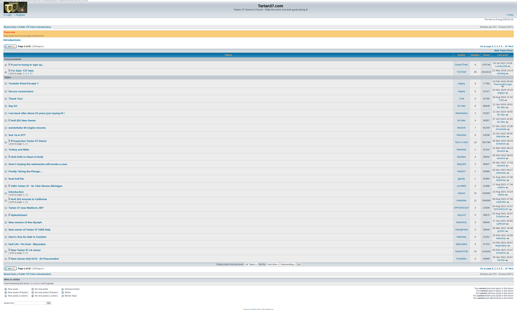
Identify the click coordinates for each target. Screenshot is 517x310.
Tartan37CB (461, 251)
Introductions (44, 27)
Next (511, 46)
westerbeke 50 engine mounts (27, 127)
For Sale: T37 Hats (22, 70)
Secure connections (21, 91)
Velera (501, 194)
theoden (461, 156)
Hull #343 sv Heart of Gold (27, 156)
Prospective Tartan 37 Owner (29, 141)
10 (506, 46)
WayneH (461, 164)
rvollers (501, 187)
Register (20, 15)
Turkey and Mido (19, 149)
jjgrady (461, 178)
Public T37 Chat (27, 27)
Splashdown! (19, 215)
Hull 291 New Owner (23, 120)
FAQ (510, 15)
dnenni (461, 193)
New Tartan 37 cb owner (26, 250)
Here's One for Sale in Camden (27, 236)
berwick (501, 151)
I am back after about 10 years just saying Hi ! (37, 113)
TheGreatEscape (502, 84)
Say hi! (13, 106)
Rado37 (461, 171)
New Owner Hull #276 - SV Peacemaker (35, 258)
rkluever (461, 127)
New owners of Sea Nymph (25, 222)
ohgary (461, 83)
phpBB (253, 309)
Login (8, 15)
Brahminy (461, 222)
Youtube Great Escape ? (24, 83)
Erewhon (501, 143)
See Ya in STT (17, 135)
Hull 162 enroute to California (29, 199)
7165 (461, 98)
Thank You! (16, 98)
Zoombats (501, 129)
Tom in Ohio (461, 142)
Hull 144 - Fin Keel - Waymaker (27, 244)
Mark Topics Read (503, 50)
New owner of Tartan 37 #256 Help (29, 229)
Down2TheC (461, 64)
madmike (461, 200)
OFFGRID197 (461, 207)
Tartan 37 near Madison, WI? (26, 207)
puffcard (501, 223)
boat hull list (16, 178)
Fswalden (461, 258)
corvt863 (461, 186)
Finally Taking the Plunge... (25, 171)
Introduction (16, 191)
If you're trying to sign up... (27, 64)
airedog (501, 73)
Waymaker (461, 244)
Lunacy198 (501, 66)
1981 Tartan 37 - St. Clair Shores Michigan (36, 186)
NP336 (501, 260)
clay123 (461, 215)
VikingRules (461, 229)
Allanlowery (461, 113)
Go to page (485, 46)
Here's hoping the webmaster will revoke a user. (38, 164)
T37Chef (461, 72)
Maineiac (461, 135)
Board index (10, 27)
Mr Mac (461, 106)
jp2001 (501, 231)
